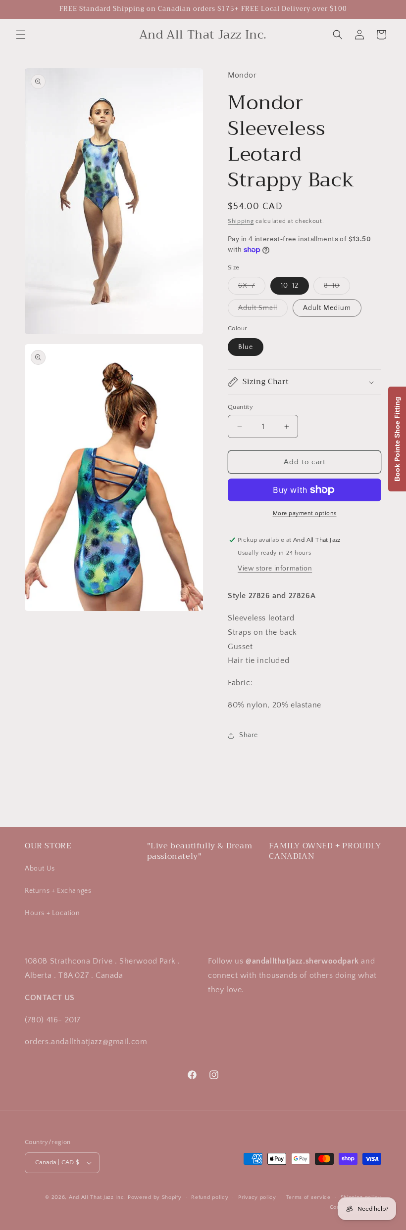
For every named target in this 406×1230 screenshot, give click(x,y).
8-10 (337, 288)
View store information (275, 568)
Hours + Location (52, 913)
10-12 (290, 286)
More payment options (305, 513)
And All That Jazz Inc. (97, 1197)
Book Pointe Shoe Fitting (397, 439)
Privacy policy (257, 1197)
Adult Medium (327, 308)
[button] (21, 34)
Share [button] (248, 735)
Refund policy (209, 1197)
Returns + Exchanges (58, 891)
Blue (245, 347)
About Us (40, 869)
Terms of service (308, 1197)
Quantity (240, 406)
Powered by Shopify (155, 1197)
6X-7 (251, 288)
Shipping (241, 221)
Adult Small (263, 310)
